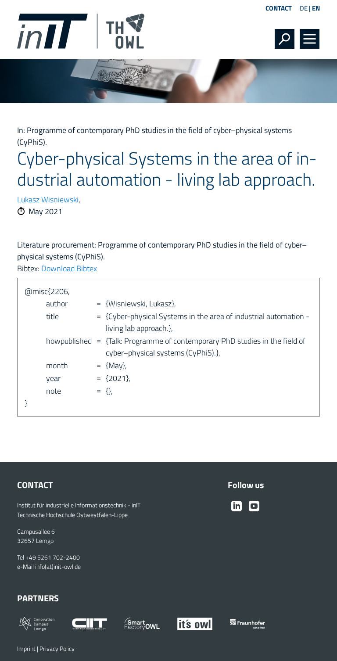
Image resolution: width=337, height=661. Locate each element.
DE (304, 8)
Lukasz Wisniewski (48, 199)
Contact (278, 8)
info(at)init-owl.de (58, 566)
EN (316, 8)
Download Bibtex (69, 268)
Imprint (26, 649)
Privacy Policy (57, 649)
